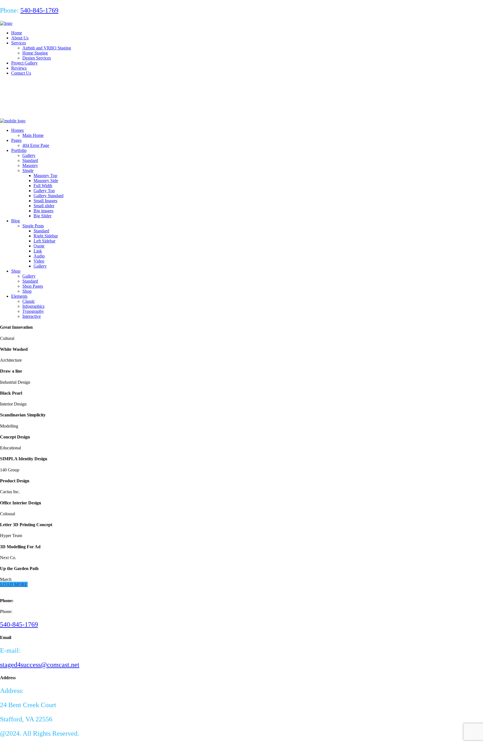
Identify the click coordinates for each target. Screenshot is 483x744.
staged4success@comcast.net (39, 664)
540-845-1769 (39, 10)
